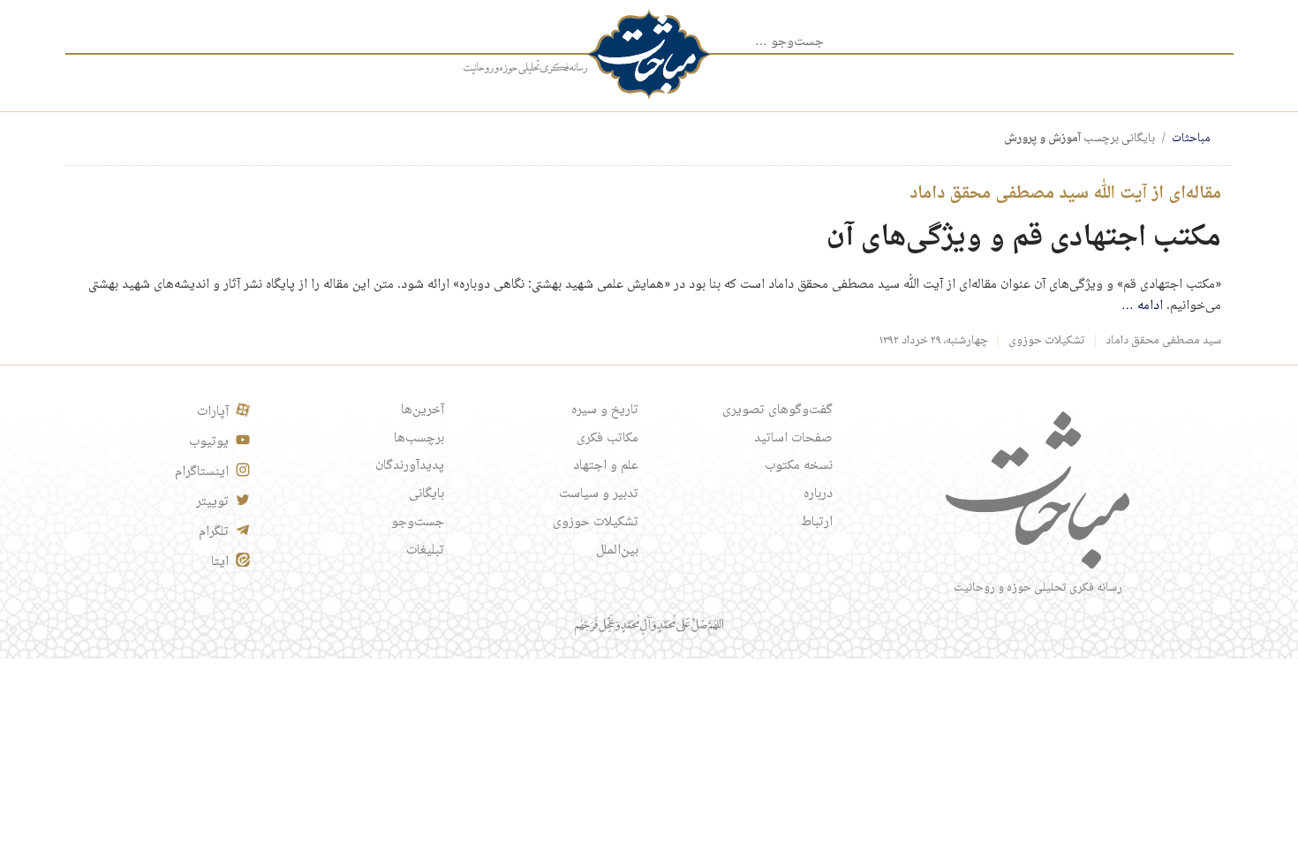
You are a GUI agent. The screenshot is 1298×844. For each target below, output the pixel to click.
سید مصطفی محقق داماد (1163, 340)
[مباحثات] (649, 54)
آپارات (213, 412)
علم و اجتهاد (605, 466)
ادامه (1142, 306)
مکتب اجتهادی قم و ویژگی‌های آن (1023, 238)
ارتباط (817, 522)
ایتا (220, 562)
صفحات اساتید (793, 438)
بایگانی (426, 494)
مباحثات (1191, 138)
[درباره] (525, 68)
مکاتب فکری (607, 438)
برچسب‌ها (419, 438)
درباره (818, 494)
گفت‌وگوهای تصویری (777, 410)
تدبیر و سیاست (598, 494)
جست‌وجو (417, 522)
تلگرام (214, 532)
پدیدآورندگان (409, 466)
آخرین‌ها (422, 410)
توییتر (212, 502)
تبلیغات (425, 550)
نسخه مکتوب (799, 466)
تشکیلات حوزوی (1046, 340)
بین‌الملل (617, 550)
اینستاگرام (202, 472)
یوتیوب (209, 442)
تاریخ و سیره (604, 410)
